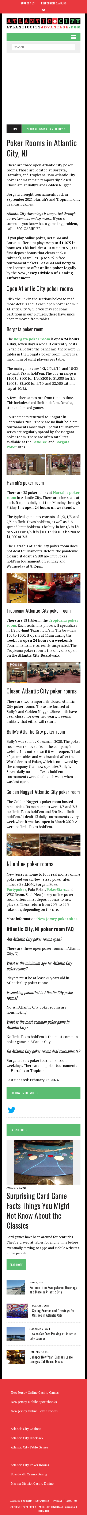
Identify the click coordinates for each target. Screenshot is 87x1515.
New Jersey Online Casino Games (35, 1392)
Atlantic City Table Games (29, 1447)
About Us (72, 1500)
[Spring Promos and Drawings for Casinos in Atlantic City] (17, 1315)
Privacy (57, 1500)
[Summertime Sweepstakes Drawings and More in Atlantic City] (16, 1291)
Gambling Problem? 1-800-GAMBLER (29, 1500)
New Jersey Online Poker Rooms (34, 1411)
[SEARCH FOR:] (43, 46)
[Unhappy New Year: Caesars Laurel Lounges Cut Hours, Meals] (16, 1361)
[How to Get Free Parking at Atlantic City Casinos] (16, 1338)
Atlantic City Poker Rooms (30, 1465)
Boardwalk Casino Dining (29, 1474)
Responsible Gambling (54, 3)
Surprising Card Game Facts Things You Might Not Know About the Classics (38, 1210)
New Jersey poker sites (57, 918)
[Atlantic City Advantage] (43, 23)
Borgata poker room (32, 339)
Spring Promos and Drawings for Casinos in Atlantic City (53, 1313)
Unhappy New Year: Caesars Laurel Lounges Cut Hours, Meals (51, 1359)
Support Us (28, 3)
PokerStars (56, 889)
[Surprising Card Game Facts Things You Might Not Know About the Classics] (43, 1181)
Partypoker (16, 889)
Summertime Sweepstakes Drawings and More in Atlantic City (53, 1290)
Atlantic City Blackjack (27, 1438)
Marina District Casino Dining (32, 1483)
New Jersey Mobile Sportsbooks (34, 1402)
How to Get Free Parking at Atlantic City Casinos (53, 1336)
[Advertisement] (43, 88)
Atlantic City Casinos (26, 1429)
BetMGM (40, 442)
